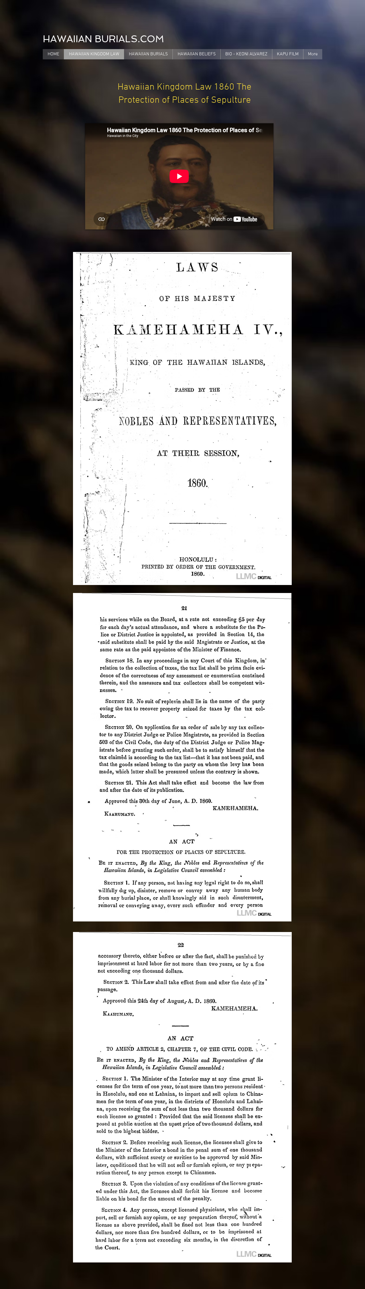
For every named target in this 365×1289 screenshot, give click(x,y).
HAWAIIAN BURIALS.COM (103, 39)
